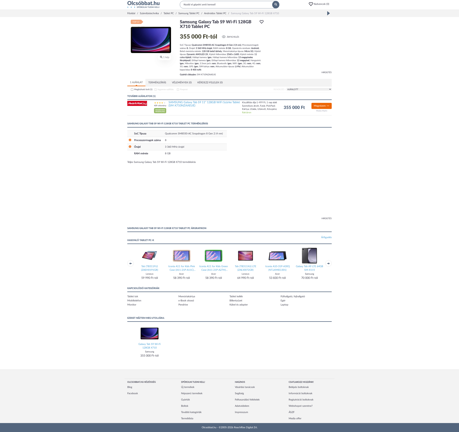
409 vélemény (160, 106)
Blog (129, 387)
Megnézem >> (321, 106)
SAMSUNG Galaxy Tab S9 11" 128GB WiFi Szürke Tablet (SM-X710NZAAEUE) (204, 104)
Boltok (184, 406)
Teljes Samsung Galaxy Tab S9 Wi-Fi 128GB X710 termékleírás (161, 162)
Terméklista (187, 418)
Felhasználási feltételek (247, 399)
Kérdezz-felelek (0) (210, 82)
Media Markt (321, 111)
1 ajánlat (136, 82)
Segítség (239, 393)
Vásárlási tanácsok (245, 387)
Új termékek (187, 387)
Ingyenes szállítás (166, 89)
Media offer (295, 418)
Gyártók (185, 399)
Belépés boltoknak (299, 387)
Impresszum (241, 412)
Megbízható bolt (143, 89)
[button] (320, 4)
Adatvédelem (242, 406)
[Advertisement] (299, 45)
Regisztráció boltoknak (301, 399)
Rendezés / (280, 89)
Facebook (132, 393)
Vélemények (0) (182, 82)
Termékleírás (157, 82)
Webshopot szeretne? (301, 406)
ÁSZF (292, 412)
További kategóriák (191, 412)
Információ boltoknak (300, 393)
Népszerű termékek (191, 393)
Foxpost (184, 89)
